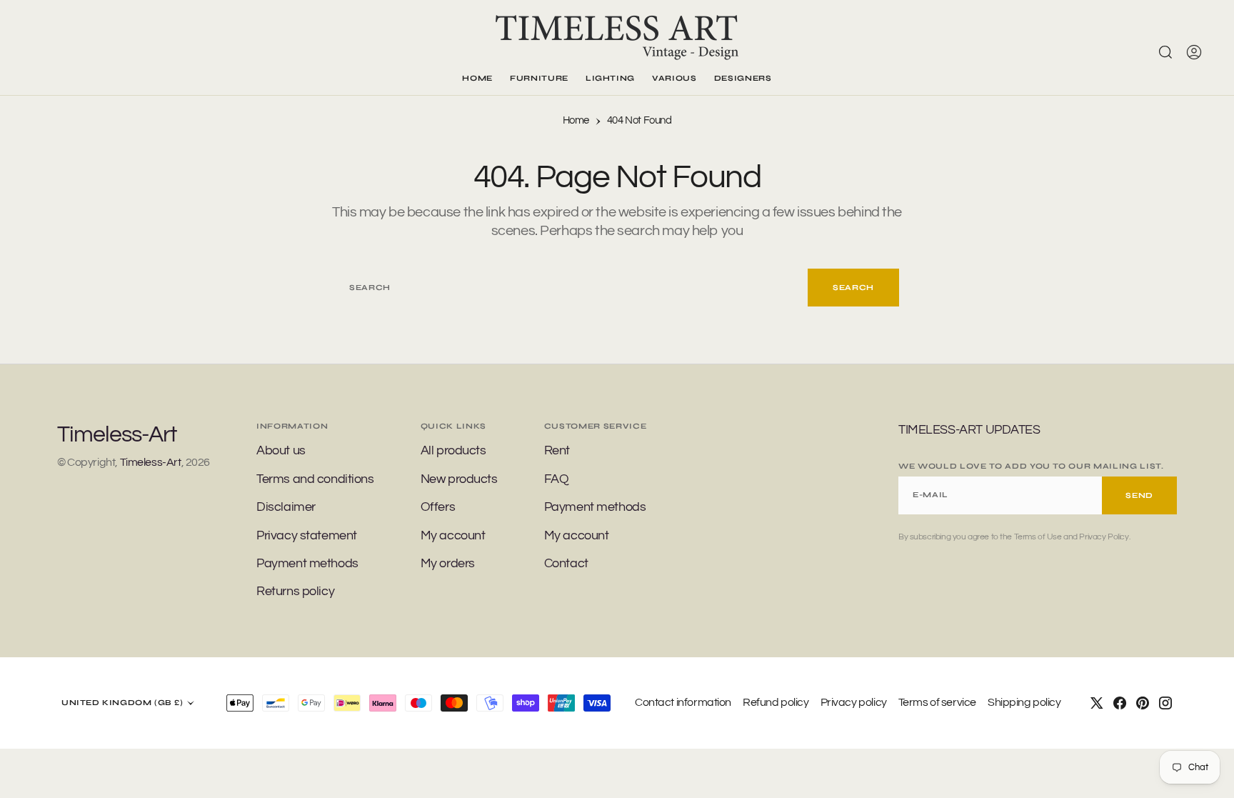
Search (853, 287)
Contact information (683, 702)
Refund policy (776, 702)
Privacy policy (854, 702)
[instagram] (1165, 703)
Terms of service (937, 702)
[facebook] (1119, 703)
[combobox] (571, 287)
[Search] (1165, 52)
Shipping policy (1024, 702)
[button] (1194, 52)
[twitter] (1096, 703)
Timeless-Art (150, 462)
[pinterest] (1142, 703)
